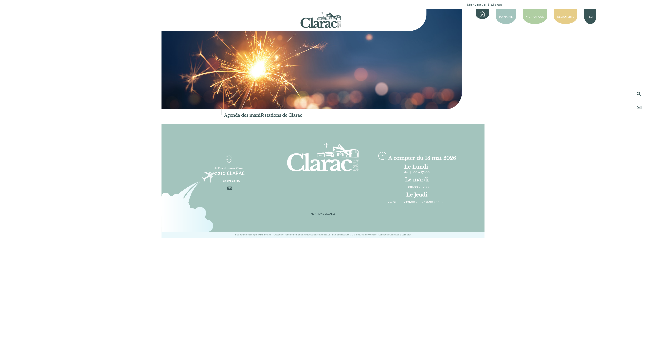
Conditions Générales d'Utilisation (395, 234)
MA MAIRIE (506, 16)
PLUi (590, 16)
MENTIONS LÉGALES (323, 213)
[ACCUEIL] (482, 14)
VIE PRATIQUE (535, 16)
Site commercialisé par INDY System (253, 234)
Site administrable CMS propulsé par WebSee (354, 234)
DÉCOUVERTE (565, 16)
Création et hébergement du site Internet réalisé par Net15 (302, 234)
